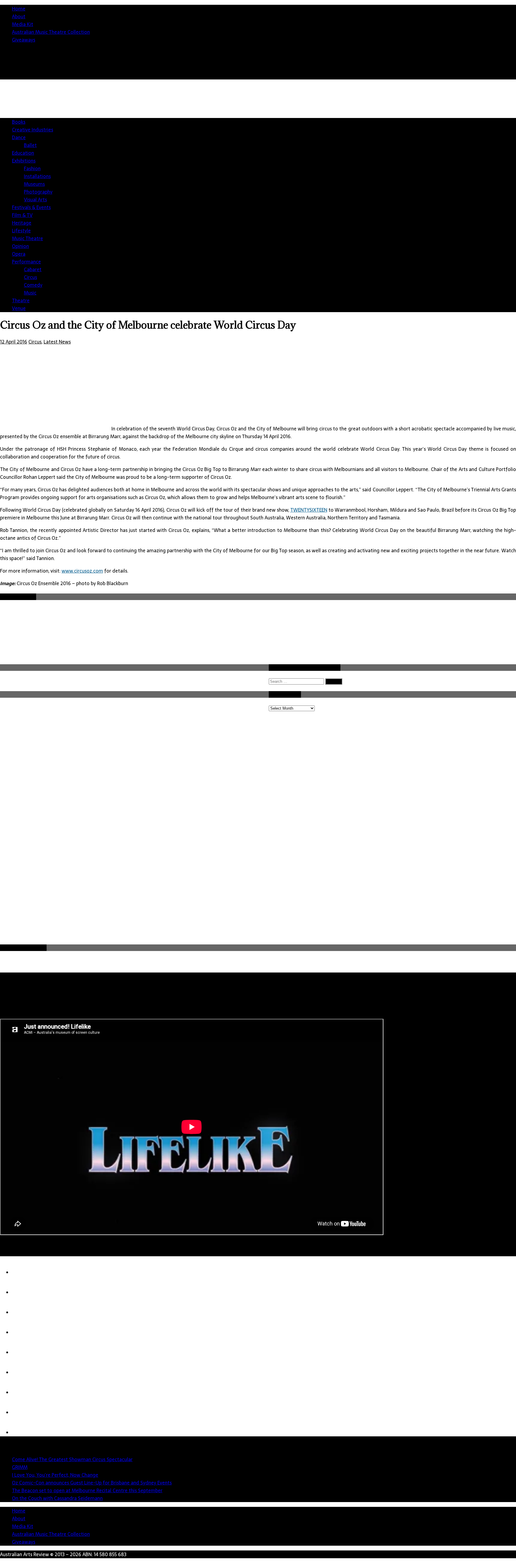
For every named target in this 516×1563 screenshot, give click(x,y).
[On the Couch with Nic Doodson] (24, 1432)
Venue (19, 308)
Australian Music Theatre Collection (51, 32)
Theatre (21, 300)
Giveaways (23, 40)
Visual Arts (35, 199)
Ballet (30, 145)
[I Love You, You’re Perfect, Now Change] (24, 1312)
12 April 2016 (13, 342)
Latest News (57, 342)
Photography (38, 192)
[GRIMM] (24, 1292)
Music (30, 293)
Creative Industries (32, 130)
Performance (26, 262)
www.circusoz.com (82, 571)
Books (18, 122)
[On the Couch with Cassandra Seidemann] (24, 1372)
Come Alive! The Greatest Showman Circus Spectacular (72, 1459)
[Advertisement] (407, 131)
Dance (19, 137)
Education (23, 153)
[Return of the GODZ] (24, 1392)
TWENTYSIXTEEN (308, 510)
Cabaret (33, 269)
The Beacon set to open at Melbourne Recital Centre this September (87, 1490)
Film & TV (22, 215)
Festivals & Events (31, 207)
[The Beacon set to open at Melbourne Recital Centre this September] (24, 1352)
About (18, 16)
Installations (37, 176)
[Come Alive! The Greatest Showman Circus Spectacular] (24, 1272)
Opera (18, 254)
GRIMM (19, 1467)
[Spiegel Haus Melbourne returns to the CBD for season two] (24, 1412)
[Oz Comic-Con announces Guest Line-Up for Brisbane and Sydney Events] (24, 1332)
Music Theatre (27, 238)
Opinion (20, 246)
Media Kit (22, 24)
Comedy (33, 285)
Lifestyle (21, 230)
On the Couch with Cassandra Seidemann (57, 1498)
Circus (30, 277)
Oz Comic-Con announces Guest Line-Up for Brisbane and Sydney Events (92, 1483)
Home (18, 9)
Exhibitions (24, 161)
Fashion (32, 168)
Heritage (21, 223)
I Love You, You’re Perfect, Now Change (55, 1475)
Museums (34, 184)
